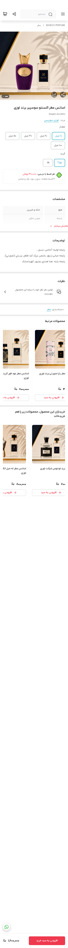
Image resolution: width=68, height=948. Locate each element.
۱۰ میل (58, 136)
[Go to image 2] (3, 96)
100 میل (58, 145)
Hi (48, 163)
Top (59, 163)
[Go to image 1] (6, 96)
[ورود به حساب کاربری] (15, 14)
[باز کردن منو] (62, 14)
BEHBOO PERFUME (55, 25)
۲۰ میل (43, 136)
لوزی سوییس (51, 120)
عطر (39, 25)
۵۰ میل (12, 136)
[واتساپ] (6, 927)
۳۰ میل (28, 136)
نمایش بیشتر (61, 226)
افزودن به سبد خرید (47, 940)
